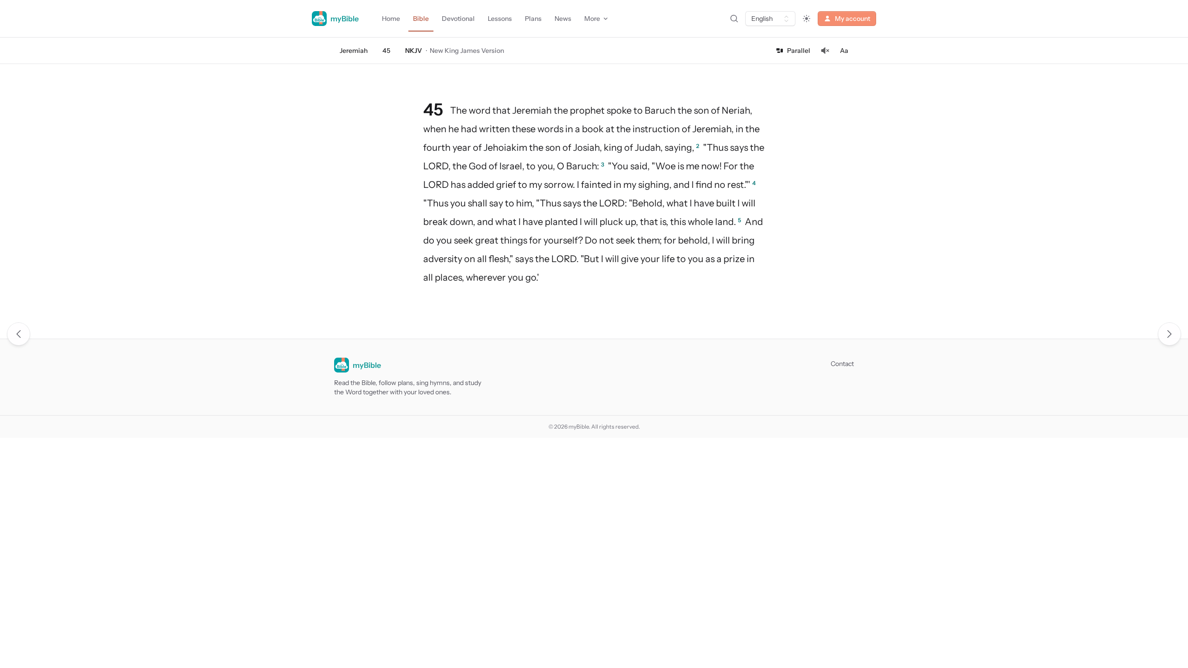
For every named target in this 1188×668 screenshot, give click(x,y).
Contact (842, 364)
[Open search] (734, 18)
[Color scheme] (806, 18)
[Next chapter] (1169, 334)
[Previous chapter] (18, 334)
